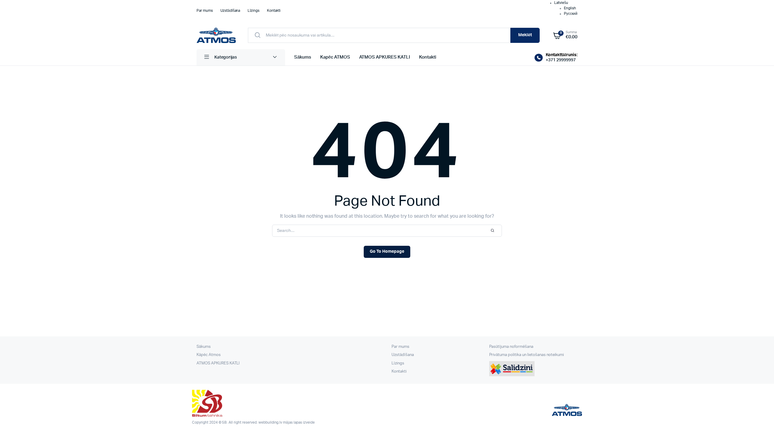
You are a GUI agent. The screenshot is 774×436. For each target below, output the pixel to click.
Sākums (302, 57)
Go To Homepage (387, 251)
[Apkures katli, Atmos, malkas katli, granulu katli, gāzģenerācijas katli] (216, 35)
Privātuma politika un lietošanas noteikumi (526, 355)
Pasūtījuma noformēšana (511, 347)
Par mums (205, 10)
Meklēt (525, 35)
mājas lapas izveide (298, 422)
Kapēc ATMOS (335, 57)
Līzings (253, 10)
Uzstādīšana (230, 10)
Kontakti (274, 10)
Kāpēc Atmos (209, 355)
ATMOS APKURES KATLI (384, 57)
